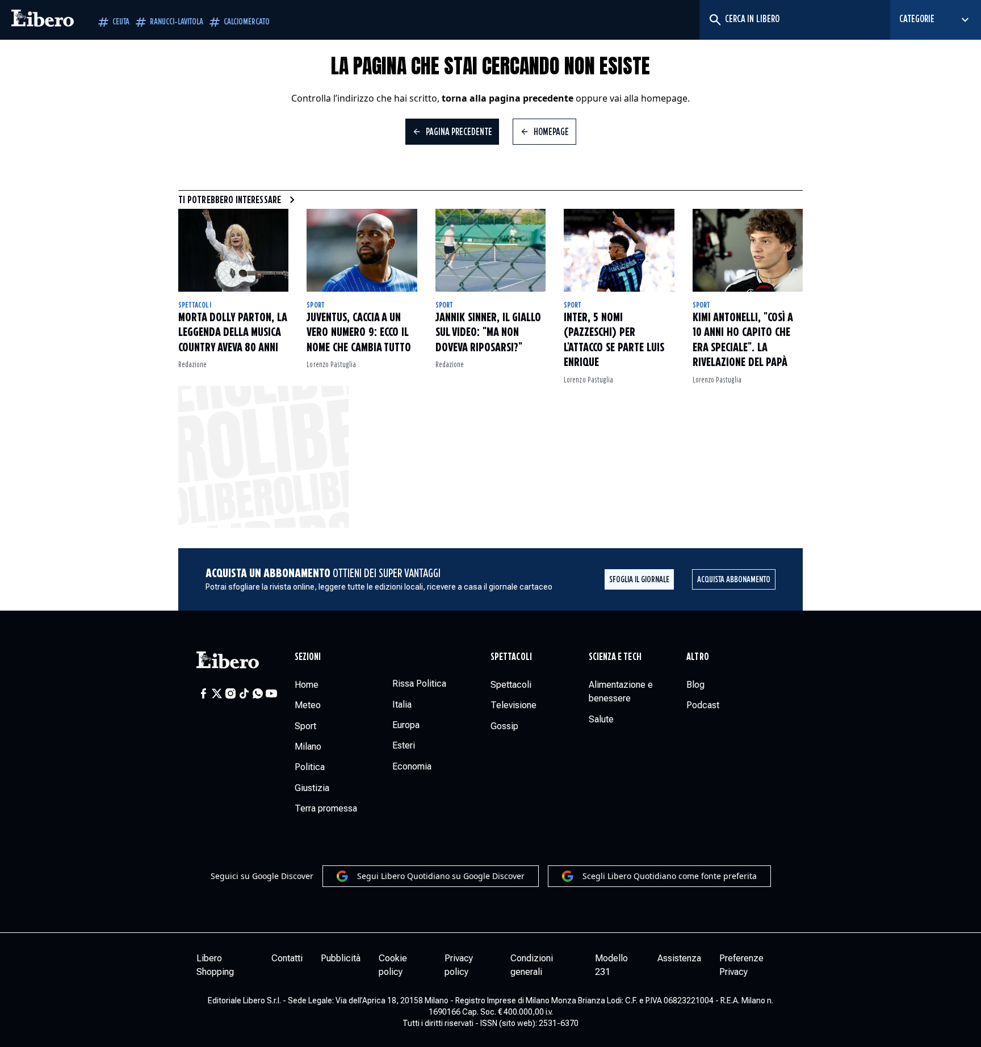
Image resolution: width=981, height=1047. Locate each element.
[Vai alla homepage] (42, 20)
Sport (315, 305)
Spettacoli (194, 305)
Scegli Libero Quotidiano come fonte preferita (669, 876)
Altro (697, 657)
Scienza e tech (615, 657)
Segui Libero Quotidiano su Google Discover (441, 876)
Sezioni (308, 657)
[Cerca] (714, 20)
